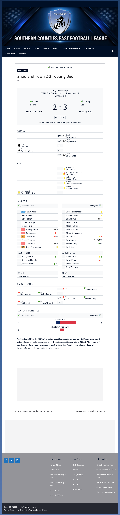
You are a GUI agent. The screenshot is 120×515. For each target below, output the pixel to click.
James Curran (72, 222)
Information (10, 54)
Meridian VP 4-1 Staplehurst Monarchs (35, 411)
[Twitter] (11, 460)
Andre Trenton (28, 240)
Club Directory (89, 48)
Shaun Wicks (31, 211)
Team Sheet (77, 489)
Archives (76, 470)
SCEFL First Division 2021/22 (53, 93)
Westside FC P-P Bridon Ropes (88, 411)
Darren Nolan (72, 188)
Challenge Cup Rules (104, 487)
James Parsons (72, 263)
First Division (22, 71)
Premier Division (56, 465)
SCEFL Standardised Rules (106, 470)
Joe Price (70, 247)
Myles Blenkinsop (74, 233)
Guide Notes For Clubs (105, 465)
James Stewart (28, 263)
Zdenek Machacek (74, 183)
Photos (76, 479)
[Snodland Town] (34, 107)
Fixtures (17, 48)
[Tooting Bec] (85, 107)
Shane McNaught (29, 260)
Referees (22, 54)
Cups (55, 48)
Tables (36, 48)
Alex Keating (71, 243)
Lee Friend (25, 146)
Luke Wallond (24, 276)
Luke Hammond (73, 229)
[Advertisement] (60, 384)
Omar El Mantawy (28, 193)
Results (27, 48)
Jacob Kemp (71, 260)
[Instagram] (17, 460)
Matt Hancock (68, 276)
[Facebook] (6, 460)
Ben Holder (27, 219)
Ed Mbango (71, 137)
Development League (72, 48)
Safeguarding (78, 474)
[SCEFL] (60, 8)
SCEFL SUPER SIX (56, 495)
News (45, 48)
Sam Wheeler (27, 215)
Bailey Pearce (27, 256)
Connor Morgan (29, 222)
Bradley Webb (27, 151)
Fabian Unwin (72, 179)
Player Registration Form (105, 492)
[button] (48, 48)
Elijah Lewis (71, 141)
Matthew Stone (73, 226)
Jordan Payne (27, 226)
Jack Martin (71, 169)
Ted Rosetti (30, 236)
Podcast (76, 484)
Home (8, 48)
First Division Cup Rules (105, 482)
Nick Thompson (73, 267)
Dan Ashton (30, 233)
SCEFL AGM (54, 490)
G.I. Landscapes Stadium (51, 122)
